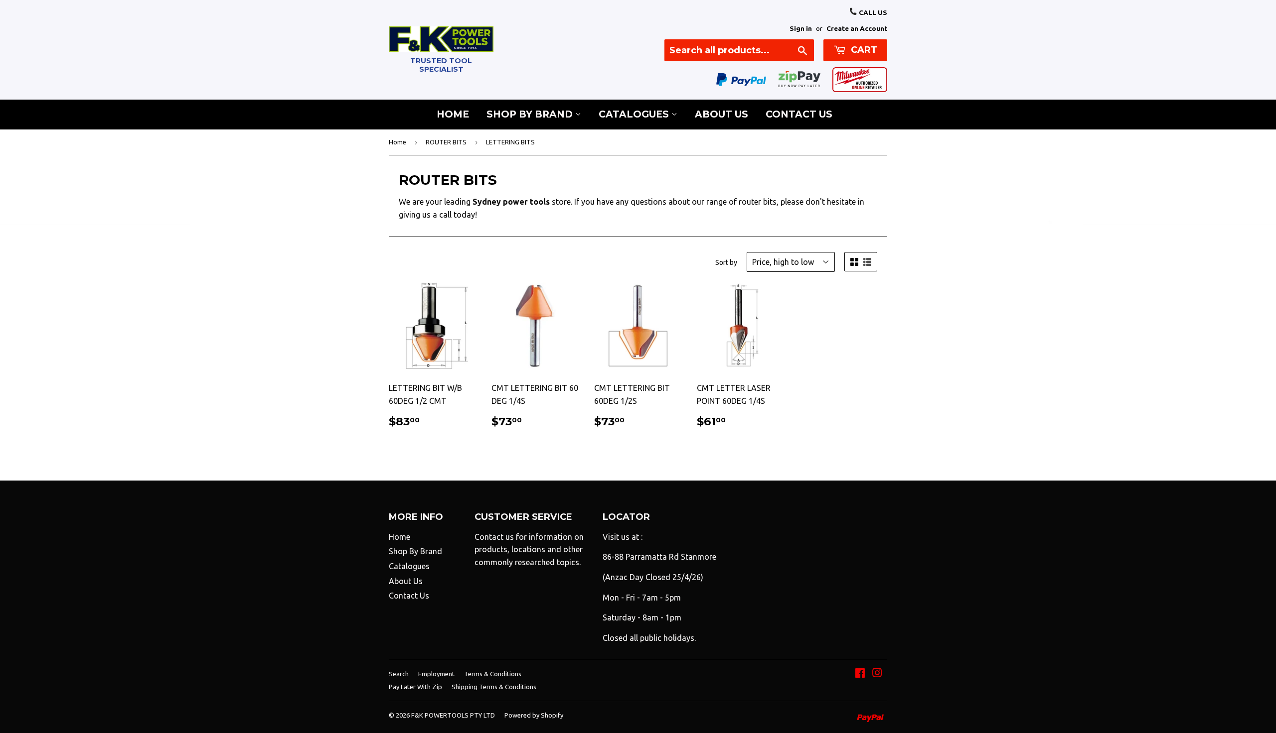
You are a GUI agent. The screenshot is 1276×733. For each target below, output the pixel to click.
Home (453, 114)
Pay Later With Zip (415, 686)
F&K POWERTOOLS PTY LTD (453, 715)
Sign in (801, 28)
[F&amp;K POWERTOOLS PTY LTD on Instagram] (877, 673)
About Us (721, 114)
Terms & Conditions (492, 673)
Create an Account (856, 28)
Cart (862, 49)
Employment (436, 673)
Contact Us (799, 114)
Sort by (726, 262)
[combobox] (739, 50)
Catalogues (635, 114)
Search (399, 673)
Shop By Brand (530, 114)
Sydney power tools (511, 201)
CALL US (872, 12)
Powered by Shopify (533, 715)
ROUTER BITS (446, 141)
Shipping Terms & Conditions (494, 686)
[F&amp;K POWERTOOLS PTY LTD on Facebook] (860, 673)
